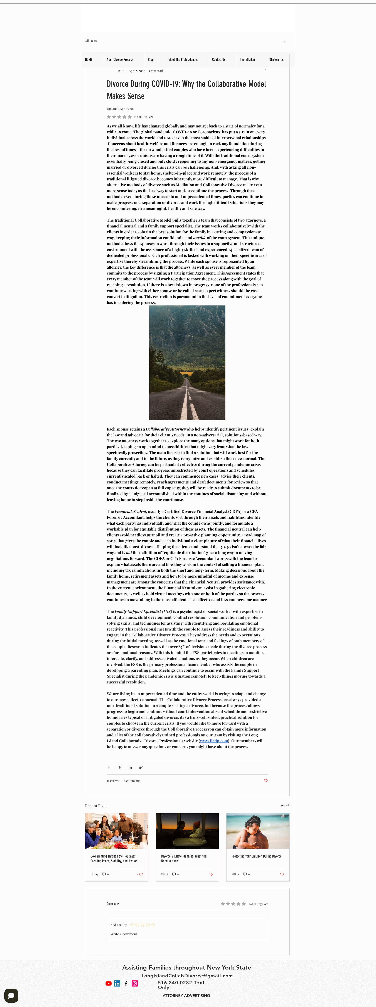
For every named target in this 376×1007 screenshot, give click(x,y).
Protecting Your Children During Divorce (257, 856)
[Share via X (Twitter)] (120, 767)
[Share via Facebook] (109, 767)
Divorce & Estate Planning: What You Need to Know (183, 858)
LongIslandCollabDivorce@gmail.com (187, 976)
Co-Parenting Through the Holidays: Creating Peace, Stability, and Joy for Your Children (114, 858)
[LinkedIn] (117, 983)
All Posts (91, 41)
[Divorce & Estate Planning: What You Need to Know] (187, 831)
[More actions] (265, 70)
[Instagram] (135, 983)
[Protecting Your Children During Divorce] (258, 831)
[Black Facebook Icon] (126, 983)
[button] (284, 40)
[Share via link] (141, 767)
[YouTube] (109, 983)
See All (285, 805)
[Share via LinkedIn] (130, 767)
